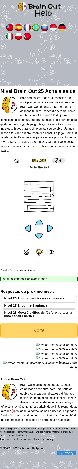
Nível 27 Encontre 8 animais (25, 305)
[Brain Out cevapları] (27, 36)
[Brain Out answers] (9, 27)
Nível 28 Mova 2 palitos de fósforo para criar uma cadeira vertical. (38, 314)
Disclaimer (24, 439)
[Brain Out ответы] (44, 27)
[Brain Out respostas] (36, 27)
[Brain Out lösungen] (62, 27)
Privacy (68, 453)
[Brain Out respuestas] (18, 27)
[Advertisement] (39, 63)
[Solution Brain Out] (27, 27)
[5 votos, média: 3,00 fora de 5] (56, 345)
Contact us (7, 439)
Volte (39, 330)
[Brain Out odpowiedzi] (18, 36)
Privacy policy (44, 439)
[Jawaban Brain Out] (53, 27)
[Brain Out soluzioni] (9, 36)
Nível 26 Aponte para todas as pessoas (34, 298)
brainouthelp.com (33, 448)
